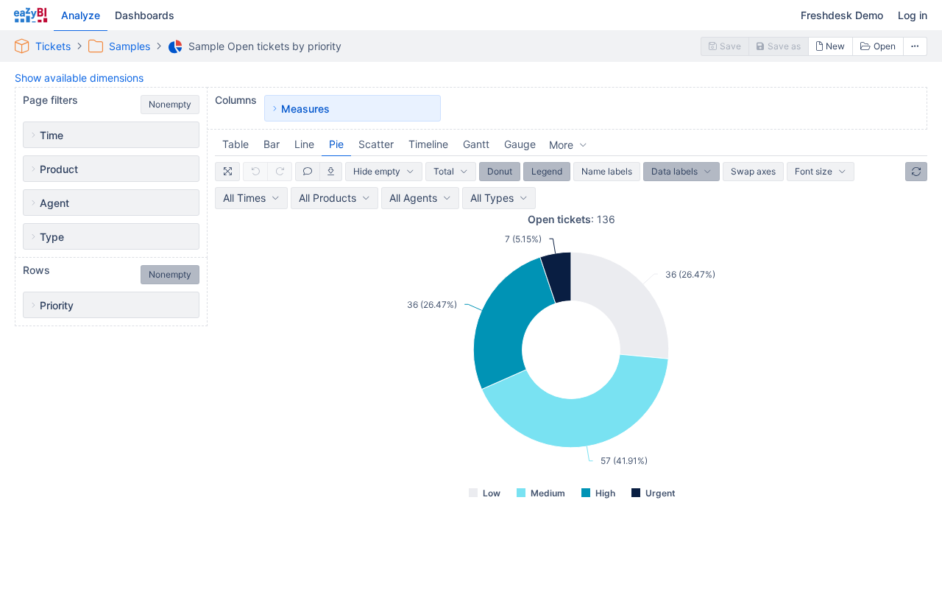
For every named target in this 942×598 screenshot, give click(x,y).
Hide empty (376, 171)
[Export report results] (331, 171)
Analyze (80, 15)
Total (443, 171)
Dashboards (144, 15)
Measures (305, 108)
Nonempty (170, 104)
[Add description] (307, 171)
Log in (912, 15)
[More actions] (915, 46)
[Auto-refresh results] (916, 171)
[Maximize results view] (227, 171)
